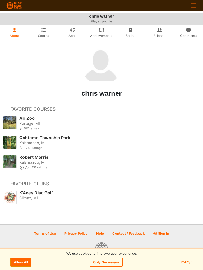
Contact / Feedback (128, 233)
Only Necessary (106, 262)
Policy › (187, 262)
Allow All (21, 262)
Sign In (163, 233)
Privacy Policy (76, 233)
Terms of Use (45, 233)
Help (100, 233)
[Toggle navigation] (194, 5)
